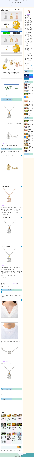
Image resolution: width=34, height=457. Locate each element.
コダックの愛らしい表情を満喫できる (9, 86)
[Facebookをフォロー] (28, 65)
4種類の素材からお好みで (8, 87)
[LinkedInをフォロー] (31, 65)
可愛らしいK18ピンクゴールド (9, 89)
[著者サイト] (26, 65)
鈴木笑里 (28, 14)
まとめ (6, 95)
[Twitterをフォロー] (27, 65)
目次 (10, 84)
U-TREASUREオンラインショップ (4, 79)
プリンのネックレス (14, 283)
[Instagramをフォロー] (29, 65)
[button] (32, 68)
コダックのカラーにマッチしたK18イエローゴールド (12, 88)
